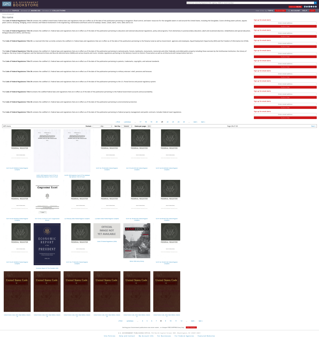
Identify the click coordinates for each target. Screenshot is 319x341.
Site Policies (109, 336)
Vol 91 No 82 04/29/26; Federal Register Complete (17, 219)
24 (178, 122)
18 (146, 122)
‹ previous (127, 122)
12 (181, 321)
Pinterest (314, 7)
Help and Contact (127, 336)
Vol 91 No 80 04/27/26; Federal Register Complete (167, 219)
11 (176, 321)
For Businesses (164, 336)
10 (170, 321)
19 (151, 122)
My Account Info (146, 336)
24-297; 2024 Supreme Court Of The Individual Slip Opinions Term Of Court (77, 176)
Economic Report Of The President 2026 (47, 268)
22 (167, 122)
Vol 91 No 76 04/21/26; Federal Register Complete (167, 262)
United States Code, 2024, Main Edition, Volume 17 (167, 315)
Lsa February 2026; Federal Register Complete (77, 218)
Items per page (140, 126)
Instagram (309, 7)
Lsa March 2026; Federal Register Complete (107, 218)
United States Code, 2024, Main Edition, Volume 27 (77, 315)
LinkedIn (316, 7)
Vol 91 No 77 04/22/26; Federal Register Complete (77, 262)
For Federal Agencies (184, 336)
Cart (312, 11)
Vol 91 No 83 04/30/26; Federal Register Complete (167, 168)
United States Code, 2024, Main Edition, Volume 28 (107, 315)
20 (157, 122)
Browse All (10, 11)
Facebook (305, 7)
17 (140, 122)
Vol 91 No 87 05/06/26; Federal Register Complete (17, 168)
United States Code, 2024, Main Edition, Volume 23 (137, 315)
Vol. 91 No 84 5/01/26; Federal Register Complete (137, 168)
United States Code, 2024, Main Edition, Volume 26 (47, 315)
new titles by (270, 11)
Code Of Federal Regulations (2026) (107, 241)
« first (118, 122)
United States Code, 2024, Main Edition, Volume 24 (17, 315)
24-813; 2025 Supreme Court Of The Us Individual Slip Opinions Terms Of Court (47, 176)
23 (173, 122)
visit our (295, 7)
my (294, 11)
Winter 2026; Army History (137, 261)
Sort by (117, 126)
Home (4, 14)
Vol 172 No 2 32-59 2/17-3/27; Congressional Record (47, 219)
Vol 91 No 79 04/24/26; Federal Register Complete (107, 168)
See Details (191, 327)
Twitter (307, 7)
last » (203, 122)
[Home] (21, 6)
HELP (304, 11)
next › (195, 122)
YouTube (311, 7)
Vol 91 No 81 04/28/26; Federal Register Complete (17, 262)
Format (89, 126)
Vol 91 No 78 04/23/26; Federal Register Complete (137, 219)
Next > (313, 126)
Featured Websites (206, 336)
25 (184, 122)
